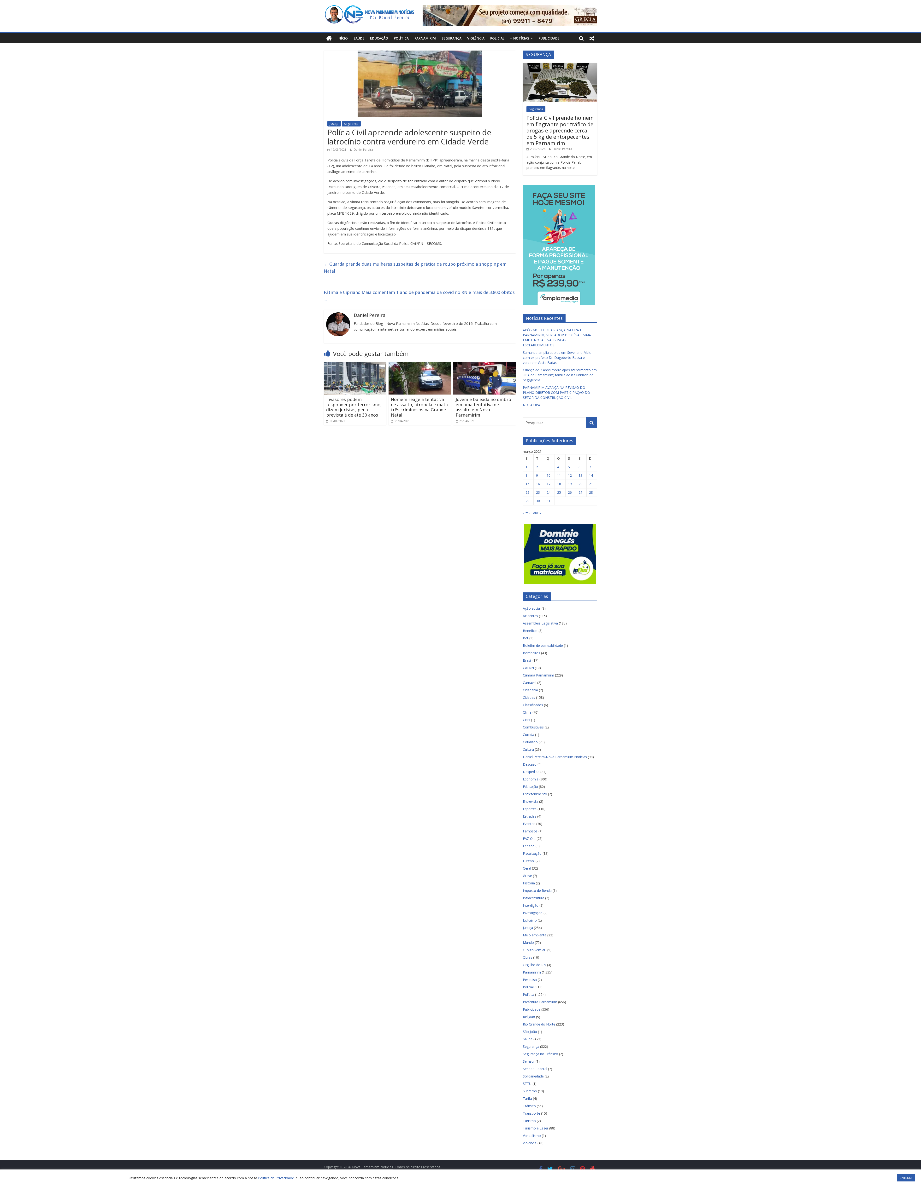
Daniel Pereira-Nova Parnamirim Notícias (555, 757)
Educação (379, 38)
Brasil (527, 660)
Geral (527, 868)
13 (580, 475)
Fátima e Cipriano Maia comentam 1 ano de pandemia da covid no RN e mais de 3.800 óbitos (419, 295)
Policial (497, 38)
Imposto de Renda (537, 890)
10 (548, 475)
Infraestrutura (533, 898)
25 (559, 492)
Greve (527, 875)
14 (591, 475)
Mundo (528, 942)
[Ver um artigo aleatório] (592, 38)
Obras (527, 957)
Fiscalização (532, 853)
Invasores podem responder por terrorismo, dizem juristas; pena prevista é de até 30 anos (354, 407)
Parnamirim (425, 38)
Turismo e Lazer (535, 1128)
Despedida (531, 771)
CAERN (528, 667)
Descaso (530, 764)
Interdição (530, 905)
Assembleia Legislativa (540, 623)
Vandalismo (532, 1135)
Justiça (334, 124)
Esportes (530, 809)
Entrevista (530, 801)
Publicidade (549, 38)
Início (342, 38)
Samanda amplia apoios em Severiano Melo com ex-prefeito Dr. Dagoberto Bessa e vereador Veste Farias (557, 357)
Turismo (529, 1120)
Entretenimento (535, 794)
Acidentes (530, 615)
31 (548, 500)
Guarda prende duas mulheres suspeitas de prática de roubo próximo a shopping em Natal (415, 267)
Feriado (529, 846)
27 (580, 492)
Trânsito (529, 1106)
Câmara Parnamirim (538, 675)
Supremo (530, 1091)
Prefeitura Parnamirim (540, 1002)
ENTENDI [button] (906, 1177)
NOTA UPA (531, 405)
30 (538, 500)
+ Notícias (519, 38)
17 (548, 483)
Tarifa (527, 1098)
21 (591, 483)
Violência (475, 38)
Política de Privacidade (276, 1177)
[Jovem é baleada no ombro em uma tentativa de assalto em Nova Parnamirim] (484, 364)
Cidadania (530, 690)
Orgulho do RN (534, 965)
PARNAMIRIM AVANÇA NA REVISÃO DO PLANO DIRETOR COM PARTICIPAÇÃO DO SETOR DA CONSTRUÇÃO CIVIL (556, 392)
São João (530, 1031)
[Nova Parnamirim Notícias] (329, 38)
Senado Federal (535, 1068)
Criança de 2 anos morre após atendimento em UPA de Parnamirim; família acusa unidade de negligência (560, 375)
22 (527, 492)
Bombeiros (531, 653)
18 (559, 483)
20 (580, 483)
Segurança (451, 38)
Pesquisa (530, 979)
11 (559, 475)
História (529, 883)
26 (570, 492)
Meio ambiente (534, 935)
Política (401, 38)
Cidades (529, 697)
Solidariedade (533, 1076)
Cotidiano (530, 742)
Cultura (528, 749)
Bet (525, 638)
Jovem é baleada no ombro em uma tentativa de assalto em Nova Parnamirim (483, 407)
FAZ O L (529, 838)
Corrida (528, 734)
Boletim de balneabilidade (543, 645)
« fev (526, 513)
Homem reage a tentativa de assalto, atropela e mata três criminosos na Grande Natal (419, 407)
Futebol (529, 861)
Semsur (529, 1061)
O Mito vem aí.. (534, 950)
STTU (527, 1083)
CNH (526, 719)
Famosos (530, 831)
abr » (537, 513)
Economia (530, 779)
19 (570, 483)
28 (591, 492)
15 (527, 483)
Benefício (530, 630)
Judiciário (530, 920)
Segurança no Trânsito (540, 1054)
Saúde (359, 38)
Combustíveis (533, 727)
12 (570, 475)
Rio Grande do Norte (539, 1024)
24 (548, 492)
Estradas (529, 816)
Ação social (532, 608)
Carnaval (529, 682)
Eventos (529, 823)
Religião (529, 1016)
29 (527, 500)
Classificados (533, 705)
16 (538, 483)
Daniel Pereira (363, 150)
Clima (527, 712)
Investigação (533, 913)
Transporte (531, 1113)
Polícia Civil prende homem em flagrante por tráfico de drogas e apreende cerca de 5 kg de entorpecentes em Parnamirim (560, 130)
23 (538, 492)
